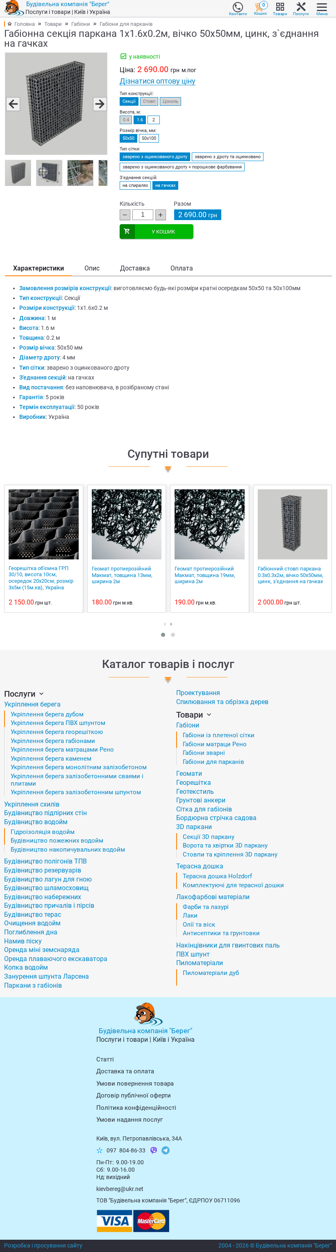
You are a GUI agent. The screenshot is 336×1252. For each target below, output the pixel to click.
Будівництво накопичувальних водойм (68, 849)
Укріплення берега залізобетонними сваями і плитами (77, 780)
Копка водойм (26, 967)
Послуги (20, 694)
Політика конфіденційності (136, 1107)
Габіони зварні (204, 753)
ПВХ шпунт (193, 954)
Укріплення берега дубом (47, 714)
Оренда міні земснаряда (41, 950)
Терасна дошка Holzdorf (217, 876)
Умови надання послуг (129, 1119)
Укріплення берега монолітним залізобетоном (79, 767)
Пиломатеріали (199, 963)
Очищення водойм (32, 923)
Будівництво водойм (36, 822)
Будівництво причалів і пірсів (49, 905)
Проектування (198, 693)
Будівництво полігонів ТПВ (45, 861)
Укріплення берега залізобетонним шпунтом (76, 792)
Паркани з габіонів (33, 985)
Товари (53, 24)
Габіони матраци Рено (215, 744)
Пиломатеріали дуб (211, 973)
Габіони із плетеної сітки (218, 735)
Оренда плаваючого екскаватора (55, 959)
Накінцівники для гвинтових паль (228, 945)
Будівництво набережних (42, 897)
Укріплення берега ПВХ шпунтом (58, 723)
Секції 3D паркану (208, 837)
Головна (24, 24)
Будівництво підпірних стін (45, 813)
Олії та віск (199, 924)
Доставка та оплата (125, 1071)
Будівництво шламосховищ (46, 888)
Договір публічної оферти (133, 1095)
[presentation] (165, 624)
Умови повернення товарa (135, 1083)
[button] (12, 103)
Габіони (80, 24)
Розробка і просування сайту (43, 1245)
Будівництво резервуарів (42, 870)
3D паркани (194, 827)
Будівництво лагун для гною (48, 879)
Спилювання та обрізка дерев (222, 702)
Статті (105, 1059)
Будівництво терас (32, 914)
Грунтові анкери (200, 800)
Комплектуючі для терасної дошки (233, 885)
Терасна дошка (199, 866)
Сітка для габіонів (204, 809)
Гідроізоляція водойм (43, 832)
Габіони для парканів (126, 24)
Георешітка (193, 782)
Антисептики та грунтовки (221, 933)
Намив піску (23, 941)
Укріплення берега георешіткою (57, 732)
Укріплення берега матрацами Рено (62, 749)
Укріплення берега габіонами (53, 741)
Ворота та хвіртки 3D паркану (225, 845)
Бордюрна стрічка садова (216, 818)
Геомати (189, 773)
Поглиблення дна (30, 932)
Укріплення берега (32, 704)
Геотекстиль (195, 791)
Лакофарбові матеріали (213, 897)
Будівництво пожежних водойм (57, 840)
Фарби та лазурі (206, 907)
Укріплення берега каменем (51, 758)
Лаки (190, 915)
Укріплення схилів (31, 804)
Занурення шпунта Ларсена (46, 976)
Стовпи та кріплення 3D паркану (230, 854)
